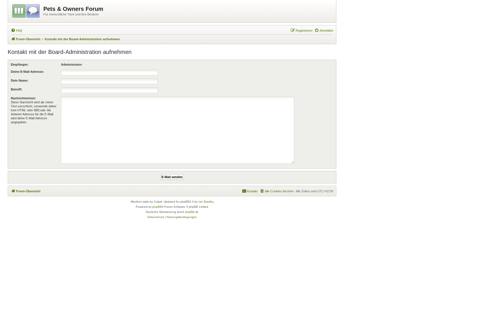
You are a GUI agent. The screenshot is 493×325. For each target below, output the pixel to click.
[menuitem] (16, 30)
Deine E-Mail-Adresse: (27, 71)
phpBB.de (192, 211)
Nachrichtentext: (23, 98)
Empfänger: (20, 64)
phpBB (156, 206)
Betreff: (16, 89)
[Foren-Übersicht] (26, 10)
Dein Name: (19, 80)
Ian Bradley (206, 201)
